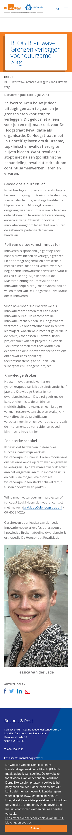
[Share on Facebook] (4, 691)
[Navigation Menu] (66, 9)
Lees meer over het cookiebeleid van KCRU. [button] (34, 818)
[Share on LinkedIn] (19, 691)
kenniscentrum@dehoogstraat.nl (23, 758)
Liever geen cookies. (18, 822)
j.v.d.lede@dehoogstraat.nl (42, 507)
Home (7, 76)
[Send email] (27, 691)
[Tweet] (11, 691)
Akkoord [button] (36, 828)
